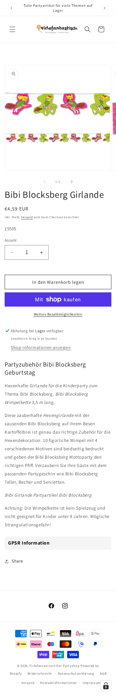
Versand (27, 217)
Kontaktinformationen (58, 683)
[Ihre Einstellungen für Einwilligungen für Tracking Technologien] (106, 686)
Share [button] (17, 561)
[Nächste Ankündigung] (104, 8)
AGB (103, 673)
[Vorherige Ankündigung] (11, 8)
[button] (12, 29)
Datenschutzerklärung (76, 673)
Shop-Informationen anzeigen (41, 347)
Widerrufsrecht (40, 673)
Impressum (92, 683)
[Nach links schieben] (44, 182)
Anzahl (10, 240)
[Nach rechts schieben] (72, 182)
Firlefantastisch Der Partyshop (54, 666)
